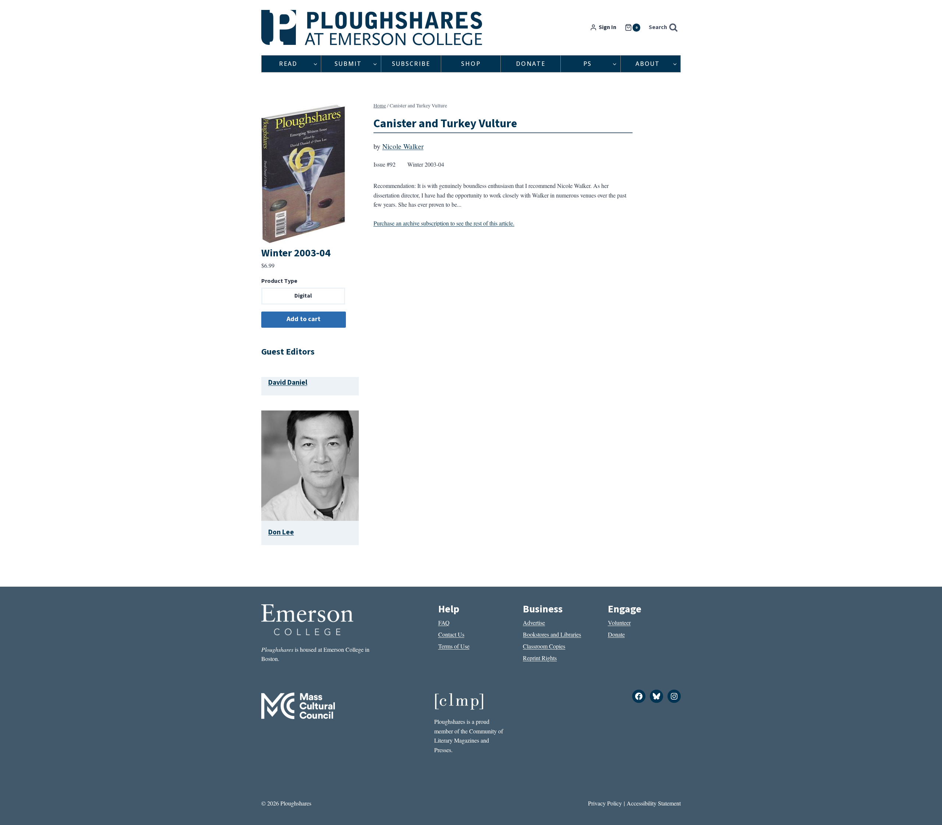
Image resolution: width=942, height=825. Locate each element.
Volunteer (619, 622)
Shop (471, 64)
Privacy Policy (605, 803)
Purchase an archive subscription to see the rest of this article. (443, 223)
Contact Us (451, 634)
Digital (303, 296)
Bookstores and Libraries (552, 634)
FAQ (444, 622)
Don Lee (281, 532)
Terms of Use (454, 646)
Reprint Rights (540, 658)
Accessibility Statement (654, 803)
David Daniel (287, 382)
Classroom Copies (544, 646)
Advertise (534, 622)
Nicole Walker (403, 146)
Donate (530, 64)
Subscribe (411, 64)
